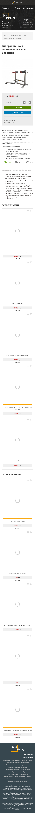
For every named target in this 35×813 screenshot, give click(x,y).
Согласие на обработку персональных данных (22, 799)
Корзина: (29, 8)
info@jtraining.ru (28, 25)
